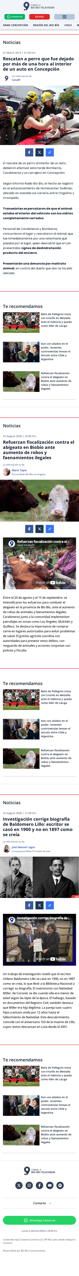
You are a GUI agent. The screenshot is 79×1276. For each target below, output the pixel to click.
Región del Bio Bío (46, 25)
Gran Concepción (15, 25)
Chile (68, 25)
